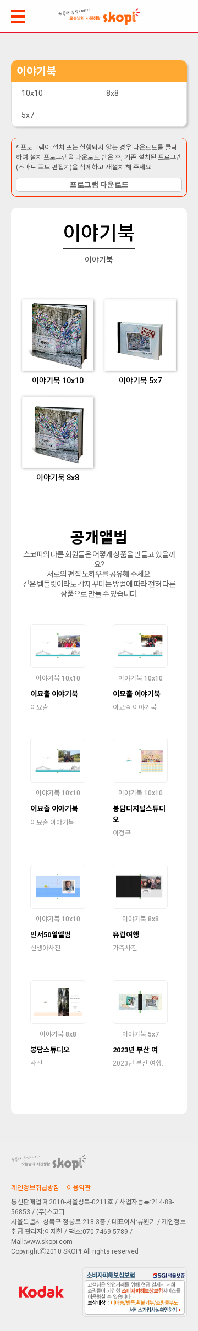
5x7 (27, 115)
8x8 (112, 93)
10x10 (32, 93)
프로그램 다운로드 (99, 184)
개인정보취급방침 (35, 1188)
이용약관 (79, 1188)
